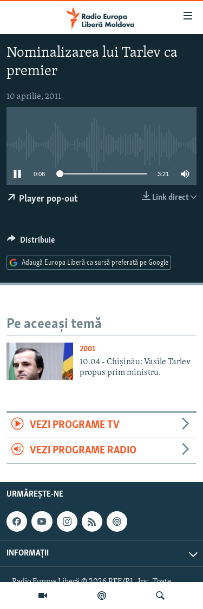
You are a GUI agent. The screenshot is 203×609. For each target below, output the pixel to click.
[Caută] (160, 595)
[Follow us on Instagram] (67, 521)
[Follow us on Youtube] (41, 521)
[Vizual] (43, 595)
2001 (87, 349)
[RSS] (92, 521)
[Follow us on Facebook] (16, 521)
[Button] (31, 242)
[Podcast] (102, 595)
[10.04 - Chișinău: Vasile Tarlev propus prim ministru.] (39, 361)
